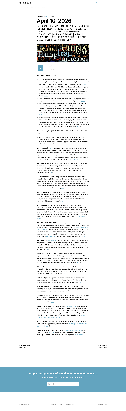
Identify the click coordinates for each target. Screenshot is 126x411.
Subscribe (100, 2)
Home (20, 7)
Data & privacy (54, 404)
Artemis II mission (70, 306)
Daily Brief (40, 16)
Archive (37, 7)
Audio (31, 7)
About (26, 7)
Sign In (105, 2)
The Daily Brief (25, 3)
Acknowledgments (70, 404)
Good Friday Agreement (74, 330)
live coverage (52, 317)
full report (72, 159)
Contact (44, 7)
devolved (51, 332)
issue (46, 16)
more (84, 84)
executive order (51, 236)
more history (79, 335)
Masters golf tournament (76, 324)
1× (78, 69)
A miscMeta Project (102, 404)
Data (49, 148)
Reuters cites (52, 240)
